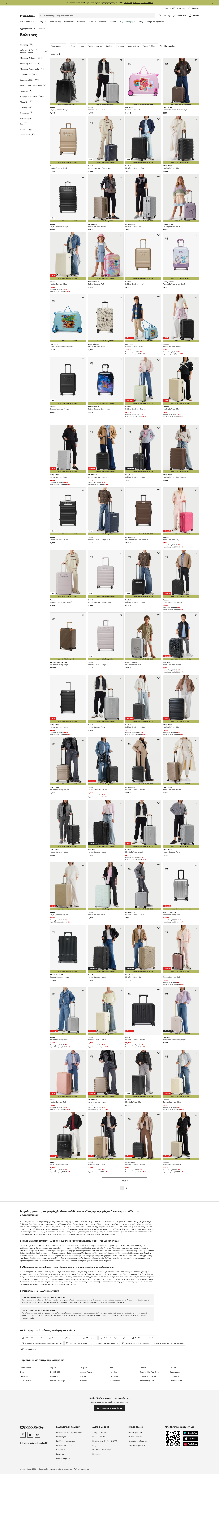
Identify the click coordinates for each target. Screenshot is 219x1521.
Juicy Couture (26, 1381)
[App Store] (190, 1438)
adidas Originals (147, 1381)
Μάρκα (81, 46)
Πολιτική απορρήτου (81, 1469)
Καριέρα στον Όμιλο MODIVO (104, 1441)
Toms (112, 1367)
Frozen (83, 1376)
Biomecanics (115, 1381)
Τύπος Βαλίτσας (149, 46)
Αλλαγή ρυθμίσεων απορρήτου (61, 1469)
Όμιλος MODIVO (99, 1437)
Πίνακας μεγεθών (135, 1437)
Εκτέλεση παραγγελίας (65, 1441)
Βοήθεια (195, 8)
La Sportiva (175, 1376)
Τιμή (73, 46)
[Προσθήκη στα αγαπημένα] (83, 60)
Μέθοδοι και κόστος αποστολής (69, 1432)
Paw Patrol (54, 1376)
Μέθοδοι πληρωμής (64, 1445)
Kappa (53, 1367)
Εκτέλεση (110, 46)
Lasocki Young (86, 1372)
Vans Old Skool (176, 1381)
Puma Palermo (26, 1367)
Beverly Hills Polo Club (149, 1372)
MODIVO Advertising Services (104, 1450)
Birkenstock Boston (148, 1376)
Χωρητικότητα (133, 46)
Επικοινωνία (61, 1454)
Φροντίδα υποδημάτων (137, 1441)
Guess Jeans (175, 1372)
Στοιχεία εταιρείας (99, 1432)
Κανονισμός (43, 1469)
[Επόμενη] (212, 2)
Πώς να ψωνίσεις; (135, 1432)
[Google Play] (190, 1433)
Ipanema (24, 1376)
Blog (166, 8)
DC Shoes (114, 1376)
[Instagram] (23, 1435)
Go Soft (173, 1367)
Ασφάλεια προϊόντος (137, 1445)
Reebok (143, 1367)
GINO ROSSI (55, 1372)
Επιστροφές (61, 1437)
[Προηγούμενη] (6, 2)
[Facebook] (37, 1435)
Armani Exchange (57, 1381)
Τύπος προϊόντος (95, 46)
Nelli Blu (83, 1381)
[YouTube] (30, 1435)
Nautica (113, 1372)
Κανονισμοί (96, 1454)
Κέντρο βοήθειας (63, 1458)
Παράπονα (60, 1450)
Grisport (83, 1367)
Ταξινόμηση (56, 46)
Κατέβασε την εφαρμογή (180, 8)
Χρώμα (121, 46)
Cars (22, 1372)
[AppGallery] (190, 1444)
